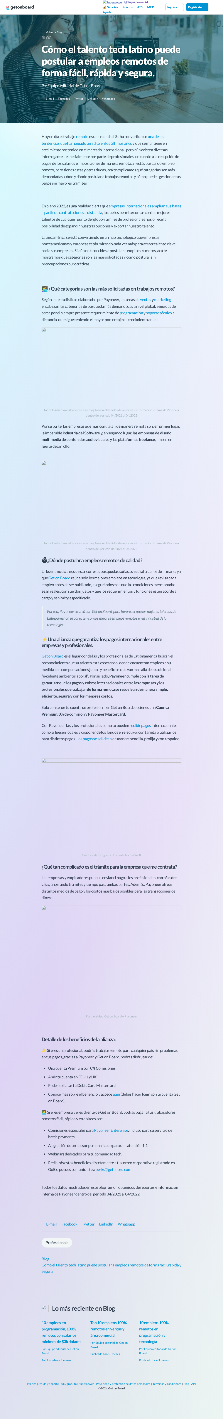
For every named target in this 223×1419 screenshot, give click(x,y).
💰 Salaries (110, 7)
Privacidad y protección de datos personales (123, 1383)
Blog (47, 37)
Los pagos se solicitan (94, 738)
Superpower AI (137, 2)
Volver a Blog (53, 32)
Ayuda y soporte (49, 1383)
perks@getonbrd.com (113, 1169)
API (193, 1383)
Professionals (57, 1242)
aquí (116, 1094)
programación (131, 312)
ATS (140, 7)
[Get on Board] (20, 7)
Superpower (86, 1383)
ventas (145, 299)
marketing (162, 299)
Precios (127, 7)
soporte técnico (159, 312)
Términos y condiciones (167, 1383)
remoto (82, 136)
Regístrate (195, 7)
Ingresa (172, 7)
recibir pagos (140, 725)
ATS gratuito (69, 1383)
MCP (150, 7)
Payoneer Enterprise (111, 1130)
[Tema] (213, 7)
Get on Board (59, 577)
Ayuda (107, 12)
